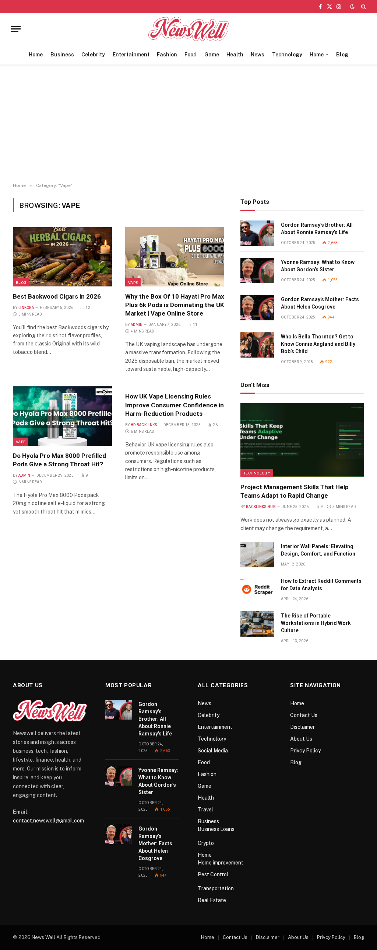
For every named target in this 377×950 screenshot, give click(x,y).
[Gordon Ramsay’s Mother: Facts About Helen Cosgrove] (257, 307)
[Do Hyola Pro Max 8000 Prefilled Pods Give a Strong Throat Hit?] (62, 415)
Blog (342, 55)
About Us (301, 739)
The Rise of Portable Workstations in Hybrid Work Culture (316, 623)
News (257, 55)
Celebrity (93, 55)
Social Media (213, 751)
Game (211, 55)
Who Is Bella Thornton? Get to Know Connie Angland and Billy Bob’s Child (318, 344)
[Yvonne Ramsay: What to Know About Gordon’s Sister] (257, 270)
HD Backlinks (144, 425)
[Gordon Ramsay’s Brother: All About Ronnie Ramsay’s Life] (257, 233)
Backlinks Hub (261, 507)
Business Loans (216, 829)
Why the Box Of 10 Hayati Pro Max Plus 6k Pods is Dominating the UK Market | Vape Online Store (174, 305)
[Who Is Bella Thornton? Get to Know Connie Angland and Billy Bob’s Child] (257, 345)
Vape (133, 282)
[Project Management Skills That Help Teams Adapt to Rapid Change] (302, 440)
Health (234, 55)
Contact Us (303, 715)
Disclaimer (302, 727)
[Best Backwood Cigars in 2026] (62, 256)
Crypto (206, 843)
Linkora (26, 308)
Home (36, 55)
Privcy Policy (305, 751)
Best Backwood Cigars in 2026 (57, 296)
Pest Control (213, 874)
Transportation (216, 888)
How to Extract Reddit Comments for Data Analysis (321, 584)
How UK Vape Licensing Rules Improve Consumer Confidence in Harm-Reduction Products (174, 405)
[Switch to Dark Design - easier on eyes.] (352, 6)
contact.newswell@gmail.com (48, 821)
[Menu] (16, 29)
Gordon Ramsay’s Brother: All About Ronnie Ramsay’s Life (317, 228)
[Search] (363, 6)
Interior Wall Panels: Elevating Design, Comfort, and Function (318, 550)
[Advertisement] (188, 123)
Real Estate (212, 900)
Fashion (167, 55)
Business (62, 55)
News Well (43, 937)
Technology (287, 55)
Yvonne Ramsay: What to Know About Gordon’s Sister (318, 265)
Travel (205, 809)
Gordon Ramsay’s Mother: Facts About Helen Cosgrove (320, 303)
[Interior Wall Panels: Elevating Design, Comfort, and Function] (257, 554)
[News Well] (188, 29)
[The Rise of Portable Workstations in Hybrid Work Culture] (257, 624)
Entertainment (131, 55)
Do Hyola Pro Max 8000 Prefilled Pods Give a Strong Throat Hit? (59, 460)
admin (137, 325)
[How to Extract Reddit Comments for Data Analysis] (257, 589)
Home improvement (220, 863)
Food (190, 55)
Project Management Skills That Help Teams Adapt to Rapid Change (294, 491)
